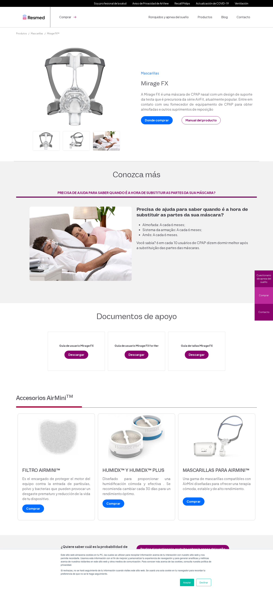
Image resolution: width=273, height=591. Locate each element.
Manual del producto (201, 120)
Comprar (264, 295)
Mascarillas (37, 33)
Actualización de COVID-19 (212, 3)
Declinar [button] (203, 582)
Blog (224, 17)
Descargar (76, 355)
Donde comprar (157, 120)
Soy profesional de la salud (110, 3)
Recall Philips (182, 3)
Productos (205, 17)
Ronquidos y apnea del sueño (168, 17)
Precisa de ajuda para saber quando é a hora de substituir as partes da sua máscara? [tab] (137, 192)
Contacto (243, 17)
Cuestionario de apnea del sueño (263, 278)
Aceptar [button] (187, 582)
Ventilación (241, 3)
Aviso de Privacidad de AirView (150, 3)
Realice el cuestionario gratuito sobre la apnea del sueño (182, 549)
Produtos (21, 33)
